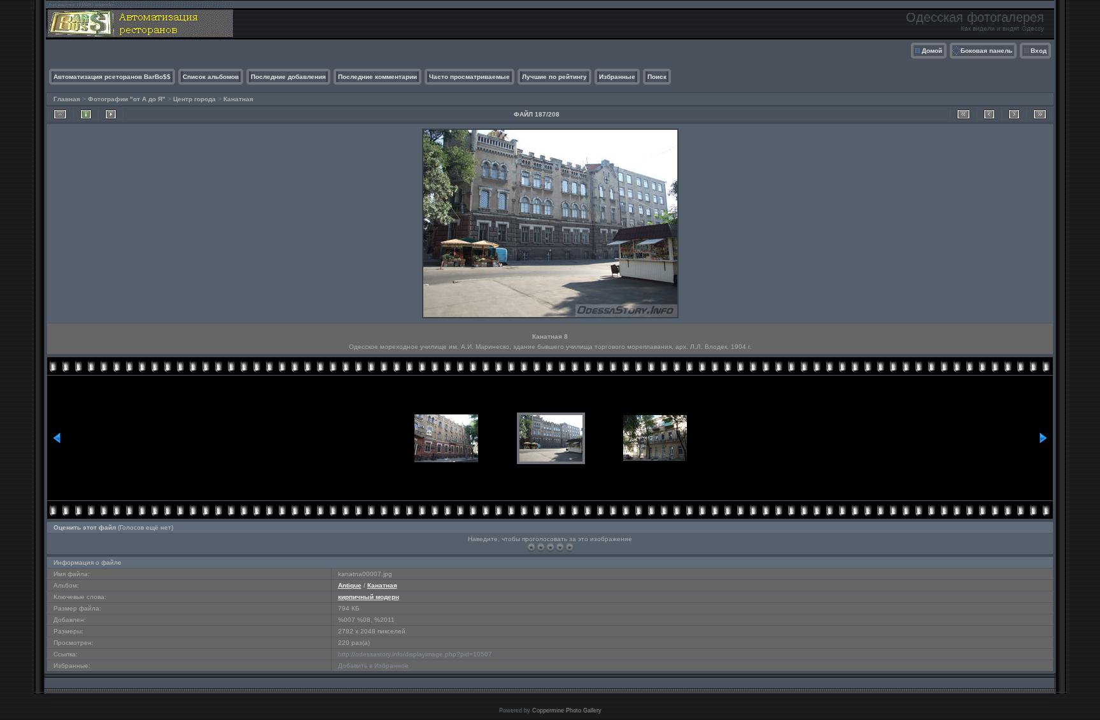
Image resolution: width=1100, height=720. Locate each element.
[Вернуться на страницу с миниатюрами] (60, 114)
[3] (550, 547)
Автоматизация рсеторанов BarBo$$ (112, 76)
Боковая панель (986, 50)
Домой (932, 50)
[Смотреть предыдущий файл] (989, 114)
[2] (541, 547)
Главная (66, 98)
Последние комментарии (377, 76)
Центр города (194, 98)
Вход (1039, 50)
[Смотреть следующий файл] (1014, 114)
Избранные (617, 76)
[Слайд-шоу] (111, 114)
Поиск (656, 76)
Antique (350, 585)
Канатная (238, 98)
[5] (569, 547)
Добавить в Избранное (373, 665)
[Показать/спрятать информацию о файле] (86, 114)
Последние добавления (288, 76)
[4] (560, 547)
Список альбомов (211, 76)
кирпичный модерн (368, 596)
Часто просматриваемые (469, 76)
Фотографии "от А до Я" (127, 98)
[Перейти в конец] (1040, 114)
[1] (531, 547)
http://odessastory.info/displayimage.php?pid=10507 (415, 654)
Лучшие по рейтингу (554, 76)
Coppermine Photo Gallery (567, 710)
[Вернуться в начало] (963, 114)
